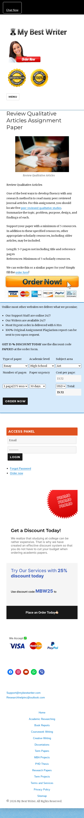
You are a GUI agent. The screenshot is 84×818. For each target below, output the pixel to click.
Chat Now (12, 10)
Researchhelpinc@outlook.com (25, 697)
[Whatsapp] (34, 672)
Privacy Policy (42, 789)
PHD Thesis (42, 763)
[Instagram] (18, 672)
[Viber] (42, 672)
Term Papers (42, 750)
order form (22, 272)
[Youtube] (26, 672)
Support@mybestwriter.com (23, 692)
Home (42, 712)
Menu (13, 96)
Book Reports (42, 725)
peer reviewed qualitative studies (41, 207)
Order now (16, 473)
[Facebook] (10, 672)
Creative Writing (42, 738)
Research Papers (42, 770)
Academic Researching (42, 719)
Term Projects (42, 776)
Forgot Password (20, 468)
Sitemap (42, 796)
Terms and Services (42, 783)
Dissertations (42, 744)
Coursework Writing (42, 731)
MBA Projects (42, 757)
